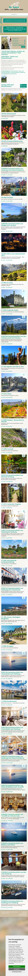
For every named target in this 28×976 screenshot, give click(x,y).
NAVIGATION (14, 14)
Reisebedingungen (23, 914)
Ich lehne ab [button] (16, 969)
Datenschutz (24, 913)
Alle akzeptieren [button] (16, 966)
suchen (23, 47)
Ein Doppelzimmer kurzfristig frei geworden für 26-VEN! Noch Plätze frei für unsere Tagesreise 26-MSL (15, 20)
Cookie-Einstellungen (22, 915)
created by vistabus (5, 913)
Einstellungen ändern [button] (17, 971)
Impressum (24, 912)
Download (23, 86)
